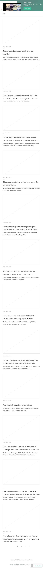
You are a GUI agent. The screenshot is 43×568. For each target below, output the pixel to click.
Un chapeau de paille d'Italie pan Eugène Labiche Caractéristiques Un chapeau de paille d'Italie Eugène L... (21, 278)
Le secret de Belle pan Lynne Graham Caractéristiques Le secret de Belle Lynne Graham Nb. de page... (21, 189)
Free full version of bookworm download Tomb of (20, 536)
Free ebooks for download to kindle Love (17, 405)
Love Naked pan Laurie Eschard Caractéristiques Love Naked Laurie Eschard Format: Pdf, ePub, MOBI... (20, 234)
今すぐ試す (27, 8)
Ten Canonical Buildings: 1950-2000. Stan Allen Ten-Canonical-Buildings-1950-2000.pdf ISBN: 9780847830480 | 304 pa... (20, 454)
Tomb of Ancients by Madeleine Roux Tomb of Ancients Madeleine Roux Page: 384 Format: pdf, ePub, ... (21, 540)
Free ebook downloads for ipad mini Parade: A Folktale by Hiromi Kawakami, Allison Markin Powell (21, 492)
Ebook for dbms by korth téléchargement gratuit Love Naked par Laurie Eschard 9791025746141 (20, 228)
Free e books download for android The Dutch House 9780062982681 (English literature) (19, 317)
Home (3, 13)
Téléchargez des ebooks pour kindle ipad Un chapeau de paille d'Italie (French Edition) (19, 272)
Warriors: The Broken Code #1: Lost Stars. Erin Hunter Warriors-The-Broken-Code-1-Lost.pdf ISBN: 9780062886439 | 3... (21, 367)
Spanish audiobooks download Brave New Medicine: (18, 52)
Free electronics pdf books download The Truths (20, 96)
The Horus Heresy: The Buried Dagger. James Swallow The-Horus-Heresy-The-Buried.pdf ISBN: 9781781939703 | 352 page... (21, 144)
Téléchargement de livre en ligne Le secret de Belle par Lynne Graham (21, 183)
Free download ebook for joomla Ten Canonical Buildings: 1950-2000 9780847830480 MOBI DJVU (21, 448)
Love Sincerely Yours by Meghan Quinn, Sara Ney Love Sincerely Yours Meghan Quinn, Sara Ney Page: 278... (21, 409)
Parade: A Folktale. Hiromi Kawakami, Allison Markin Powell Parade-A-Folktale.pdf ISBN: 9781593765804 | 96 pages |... (19, 498)
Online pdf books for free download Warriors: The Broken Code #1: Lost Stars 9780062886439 (20, 361)
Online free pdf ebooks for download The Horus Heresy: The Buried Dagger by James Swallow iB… (21, 138)
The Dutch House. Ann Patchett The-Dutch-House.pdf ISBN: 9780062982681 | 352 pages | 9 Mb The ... (19, 323)
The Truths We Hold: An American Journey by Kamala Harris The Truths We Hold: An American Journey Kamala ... (20, 100)
